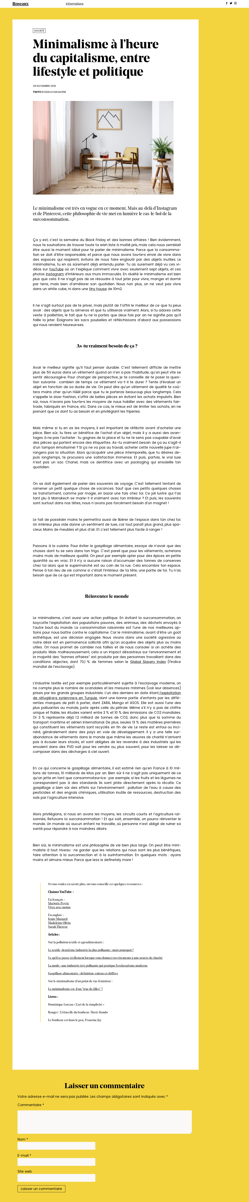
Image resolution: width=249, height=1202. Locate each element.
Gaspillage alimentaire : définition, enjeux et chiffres (83, 973)
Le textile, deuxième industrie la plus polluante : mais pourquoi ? (91, 950)
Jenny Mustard (58, 919)
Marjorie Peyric (58, 903)
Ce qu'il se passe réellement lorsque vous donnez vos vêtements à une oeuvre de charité (105, 958)
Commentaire (31, 1105)
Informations (74, 4)
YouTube (56, 269)
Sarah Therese (58, 926)
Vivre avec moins (59, 907)
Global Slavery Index (148, 661)
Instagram (55, 274)
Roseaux (20, 4)
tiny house (98, 289)
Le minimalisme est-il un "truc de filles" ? (75, 989)
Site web (25, 1171)
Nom (23, 1139)
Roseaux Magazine (53, 92)
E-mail (24, 1155)
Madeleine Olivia (59, 923)
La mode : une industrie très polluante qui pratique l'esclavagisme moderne (98, 965)
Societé (39, 30)
